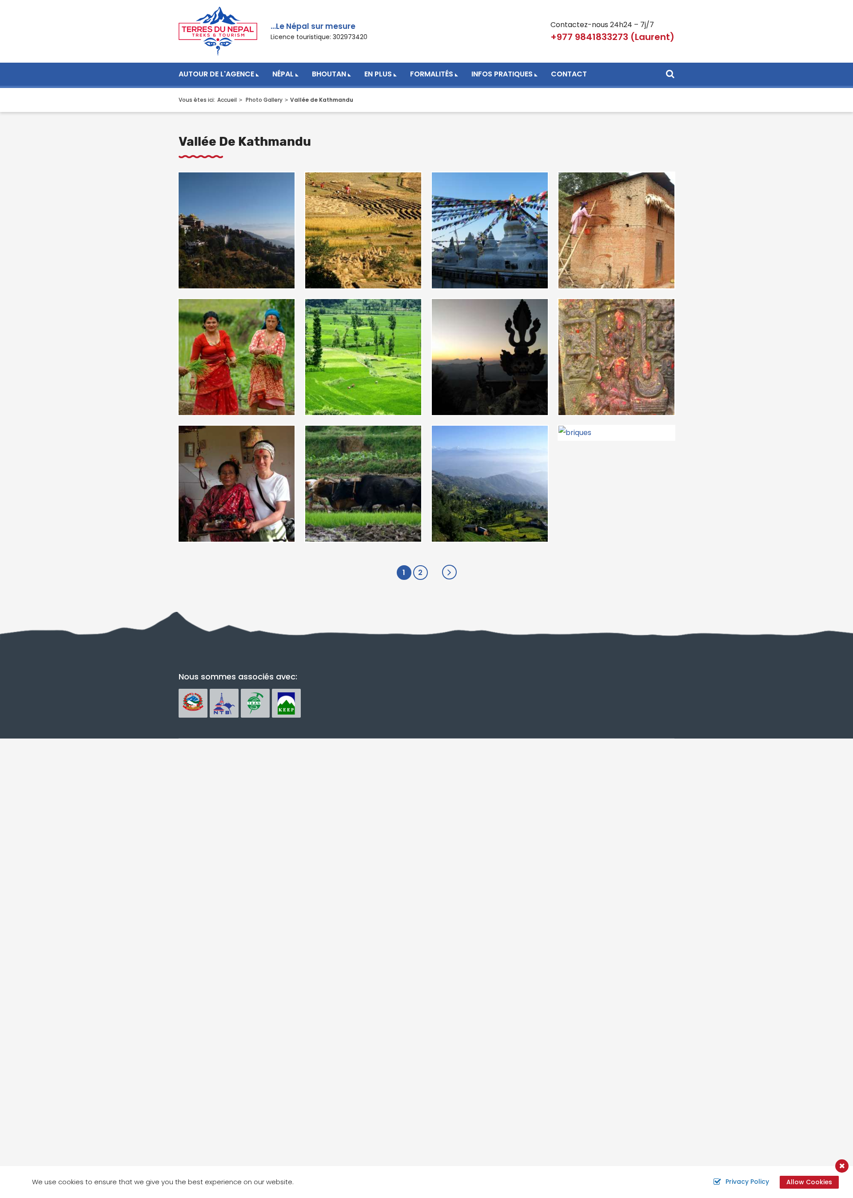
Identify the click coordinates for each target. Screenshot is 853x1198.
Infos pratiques (502, 74)
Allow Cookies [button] (809, 1182)
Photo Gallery (264, 100)
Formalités (431, 74)
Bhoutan (329, 74)
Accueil (227, 100)
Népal (283, 74)
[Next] (449, 572)
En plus (378, 74)
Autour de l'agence (216, 74)
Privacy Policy (747, 1181)
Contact (569, 74)
